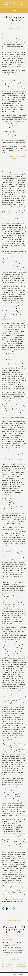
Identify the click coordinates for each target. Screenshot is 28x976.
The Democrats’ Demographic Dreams (14, 157)
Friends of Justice (14, 2)
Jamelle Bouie (5, 164)
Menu (14, 10)
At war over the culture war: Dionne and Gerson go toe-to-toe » (20, 966)
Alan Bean (16, 28)
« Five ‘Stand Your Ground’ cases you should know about (8, 966)
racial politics (16, 920)
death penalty (20, 917)
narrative (10, 920)
